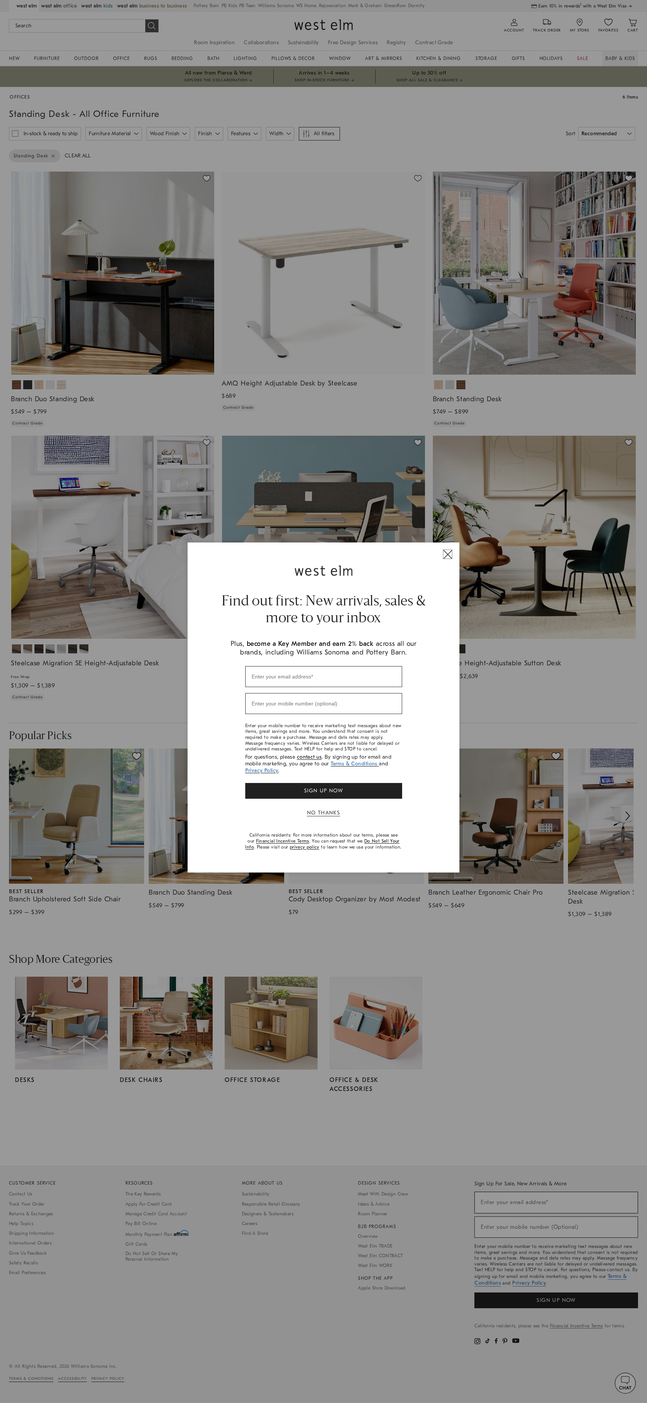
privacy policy (304, 847)
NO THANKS (323, 813)
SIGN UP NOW (323, 790)
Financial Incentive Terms (282, 841)
